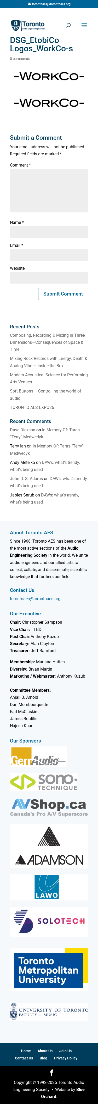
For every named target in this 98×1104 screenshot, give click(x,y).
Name (17, 222)
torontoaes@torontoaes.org (35, 598)
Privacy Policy (65, 1058)
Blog (43, 1058)
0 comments (20, 59)
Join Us (65, 1051)
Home (26, 1051)
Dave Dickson (22, 429)
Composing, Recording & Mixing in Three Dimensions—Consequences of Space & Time (47, 342)
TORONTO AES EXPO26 (32, 407)
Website (17, 268)
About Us (45, 1051)
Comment (20, 165)
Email (16, 245)
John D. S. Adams (26, 478)
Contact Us (24, 1058)
